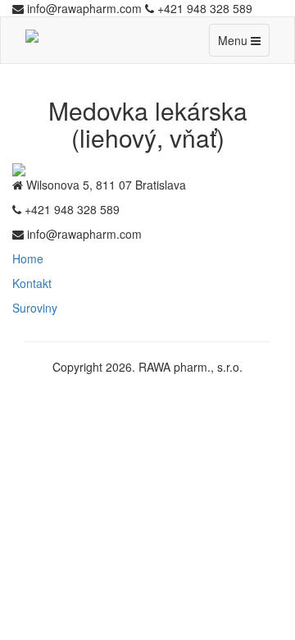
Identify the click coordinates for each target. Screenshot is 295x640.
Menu (243, 44)
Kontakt (32, 283)
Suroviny (34, 307)
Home (27, 258)
